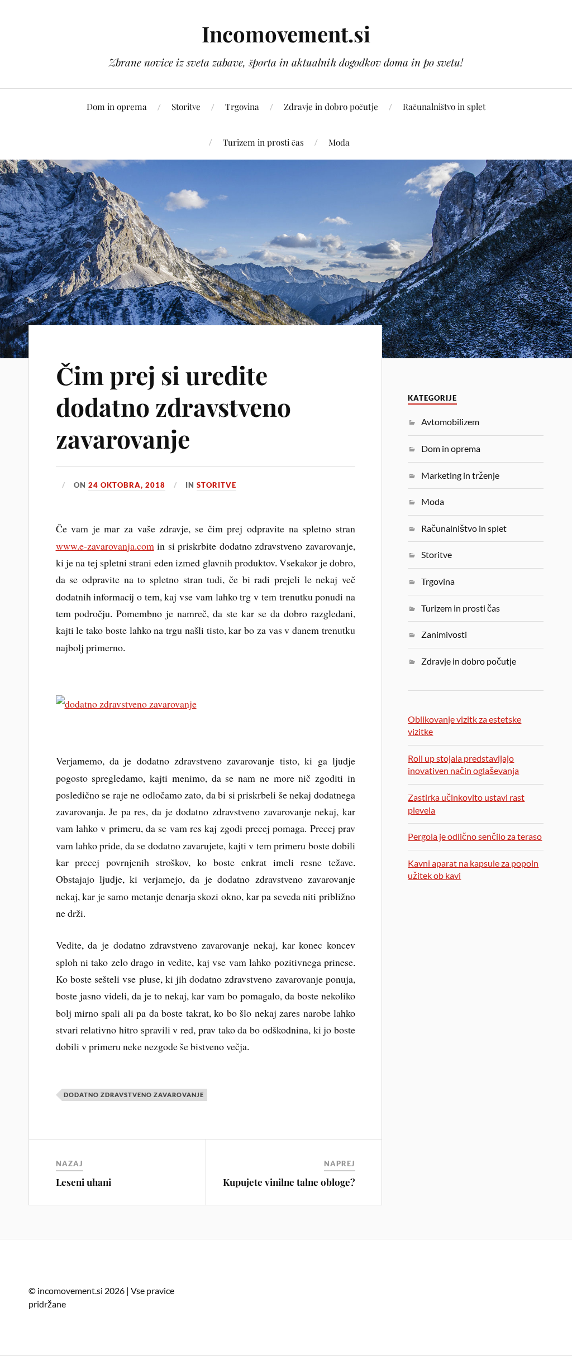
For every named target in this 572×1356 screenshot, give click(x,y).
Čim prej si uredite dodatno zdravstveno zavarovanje (173, 406)
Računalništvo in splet (444, 106)
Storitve (186, 106)
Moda (339, 142)
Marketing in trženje (460, 475)
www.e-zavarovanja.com (105, 545)
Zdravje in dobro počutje (331, 106)
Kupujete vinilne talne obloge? (289, 1182)
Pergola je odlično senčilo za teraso (475, 836)
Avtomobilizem (450, 421)
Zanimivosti (444, 634)
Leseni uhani (83, 1182)
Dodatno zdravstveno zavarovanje (134, 1094)
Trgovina (242, 106)
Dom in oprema (117, 106)
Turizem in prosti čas (263, 142)
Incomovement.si (286, 34)
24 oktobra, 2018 (126, 484)
